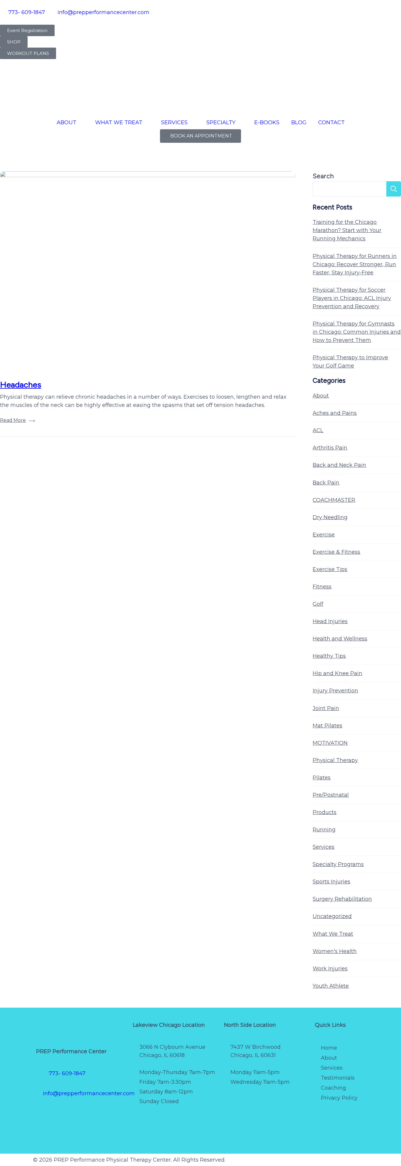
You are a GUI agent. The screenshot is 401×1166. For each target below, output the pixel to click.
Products (324, 812)
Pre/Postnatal (331, 795)
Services (323, 847)
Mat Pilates (327, 725)
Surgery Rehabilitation (342, 899)
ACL (318, 430)
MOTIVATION (330, 743)
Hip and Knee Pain (337, 673)
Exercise (324, 534)
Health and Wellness (340, 638)
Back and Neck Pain (339, 465)
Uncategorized (332, 916)
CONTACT (331, 122)
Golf (318, 604)
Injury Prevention (335, 690)
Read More (13, 420)
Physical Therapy (335, 760)
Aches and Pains (335, 413)
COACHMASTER (334, 500)
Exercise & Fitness (336, 552)
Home (329, 1048)
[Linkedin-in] (43, 1130)
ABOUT (66, 122)
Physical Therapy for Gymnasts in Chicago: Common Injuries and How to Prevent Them (357, 332)
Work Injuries (330, 968)
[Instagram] (78, 1113)
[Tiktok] (96, 1113)
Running (324, 829)
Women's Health (335, 951)
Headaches (20, 385)
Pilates (322, 777)
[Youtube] (114, 1113)
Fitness (322, 586)
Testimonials (338, 1078)
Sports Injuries (331, 881)
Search (323, 176)
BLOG (298, 122)
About (321, 395)
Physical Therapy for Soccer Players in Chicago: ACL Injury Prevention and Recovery (352, 298)
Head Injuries (330, 621)
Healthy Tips (329, 656)
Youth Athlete (331, 986)
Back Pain (326, 482)
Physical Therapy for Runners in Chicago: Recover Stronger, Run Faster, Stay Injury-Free (355, 264)
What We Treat (333, 934)
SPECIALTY (220, 122)
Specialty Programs (338, 864)
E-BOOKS (266, 122)
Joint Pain (326, 708)
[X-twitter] (61, 1113)
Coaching (333, 1088)
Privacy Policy (339, 1098)
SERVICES (174, 122)
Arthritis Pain (330, 447)
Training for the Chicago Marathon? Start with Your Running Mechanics (347, 230)
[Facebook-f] (43, 1113)
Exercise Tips (330, 569)
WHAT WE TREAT (118, 122)
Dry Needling (330, 517)
